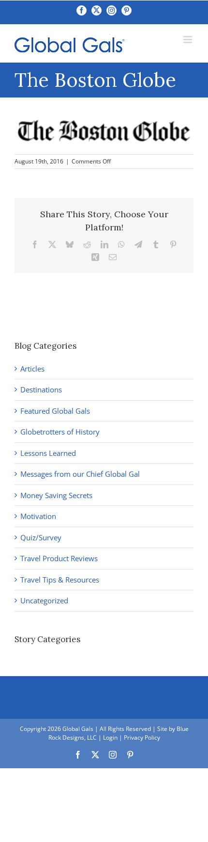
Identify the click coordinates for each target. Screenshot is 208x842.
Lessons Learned (48, 453)
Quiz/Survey (40, 537)
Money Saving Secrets (56, 495)
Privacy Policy (142, 737)
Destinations (41, 389)
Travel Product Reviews (59, 558)
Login (110, 737)
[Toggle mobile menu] (188, 39)
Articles (32, 368)
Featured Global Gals (55, 411)
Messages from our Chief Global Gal (80, 474)
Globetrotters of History (60, 432)
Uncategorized (44, 600)
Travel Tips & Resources (59, 579)
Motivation (38, 516)
